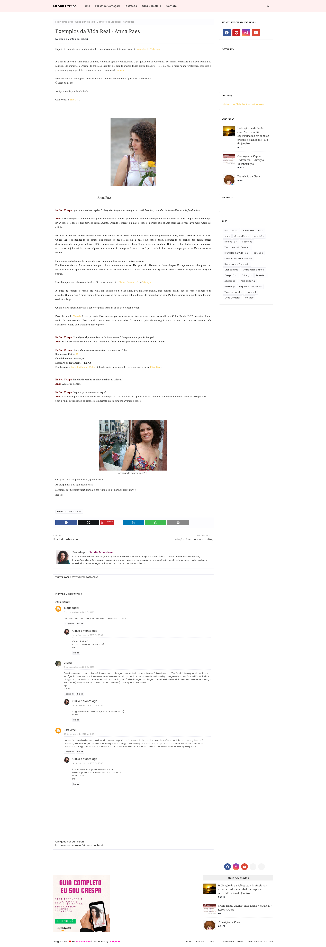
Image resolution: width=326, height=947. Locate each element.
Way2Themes (83, 941)
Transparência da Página (260, 941)
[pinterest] (236, 32)
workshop (229, 286)
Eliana (68, 663)
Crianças (247, 275)
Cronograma (231, 269)
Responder (69, 623)
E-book (200, 941)
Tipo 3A (74, 99)
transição (259, 236)
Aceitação (229, 280)
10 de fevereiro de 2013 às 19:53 (79, 734)
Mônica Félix (230, 241)
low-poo (249, 297)
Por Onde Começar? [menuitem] (107, 6)
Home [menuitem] (86, 6)
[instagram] (246, 32)
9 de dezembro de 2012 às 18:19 (79, 667)
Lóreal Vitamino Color (83, 367)
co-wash (252, 292)
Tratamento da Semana (237, 247)
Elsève (122, 282)
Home (189, 941)
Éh (77, 354)
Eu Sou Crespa (65, 6)
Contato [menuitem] (171, 6)
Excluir (80, 623)
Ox (138, 282)
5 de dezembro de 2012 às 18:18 (79, 612)
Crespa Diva (230, 275)
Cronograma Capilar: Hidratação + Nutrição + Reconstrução (251, 159)
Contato (214, 941)
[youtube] (256, 32)
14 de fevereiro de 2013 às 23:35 (88, 635)
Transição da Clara (248, 176)
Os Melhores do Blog (253, 269)
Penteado (258, 252)
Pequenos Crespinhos (250, 286)
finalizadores (231, 230)
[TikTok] (261, 866)
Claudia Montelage (69, 39)
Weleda (77, 316)
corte (227, 236)
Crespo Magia (241, 236)
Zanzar (120, 70)
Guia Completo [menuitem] (151, 6)
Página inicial (62, 21)
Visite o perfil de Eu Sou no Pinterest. (244, 104)
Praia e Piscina (247, 280)
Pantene (131, 282)
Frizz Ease (155, 367)
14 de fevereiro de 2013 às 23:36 (88, 705)
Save (111, 521)
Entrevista (261, 275)
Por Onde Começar (233, 941)
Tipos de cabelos (233, 292)
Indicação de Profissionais (238, 258)
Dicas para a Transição (236, 264)
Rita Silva (70, 730)
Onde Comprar (232, 297)
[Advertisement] (156, 899)
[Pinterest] (253, 866)
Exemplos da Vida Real (83, 21)
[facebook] (227, 32)
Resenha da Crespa (253, 230)
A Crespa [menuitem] (131, 6)
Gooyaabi (114, 941)
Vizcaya (146, 282)
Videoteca (247, 241)
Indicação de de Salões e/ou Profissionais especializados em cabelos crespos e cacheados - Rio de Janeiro (253, 135)
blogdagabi (71, 608)
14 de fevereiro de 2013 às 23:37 (88, 763)
